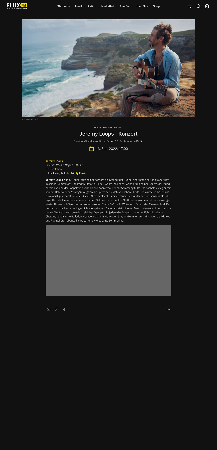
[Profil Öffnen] (207, 6)
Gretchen (56, 169)
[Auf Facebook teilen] (64, 309)
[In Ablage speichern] (168, 309)
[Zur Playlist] (190, 6)
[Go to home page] (17, 6)
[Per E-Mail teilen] (49, 309)
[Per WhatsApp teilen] (56, 309)
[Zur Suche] (198, 6)
